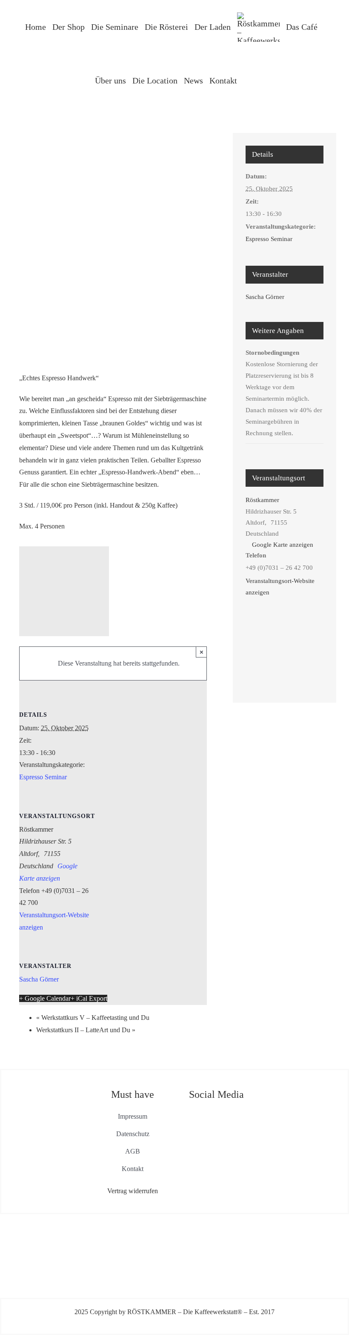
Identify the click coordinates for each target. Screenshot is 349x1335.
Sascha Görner (39, 979)
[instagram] (224, 1113)
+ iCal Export (89, 998)
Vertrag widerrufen (132, 1190)
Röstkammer (262, 500)
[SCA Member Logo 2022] (299, 1086)
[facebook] (208, 1113)
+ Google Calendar (45, 998)
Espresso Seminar (43, 777)
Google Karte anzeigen (282, 544)
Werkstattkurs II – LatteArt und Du (85, 1030)
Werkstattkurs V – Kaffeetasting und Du (92, 1017)
